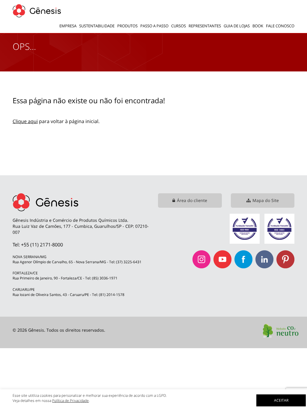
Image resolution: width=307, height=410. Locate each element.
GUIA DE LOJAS (237, 26)
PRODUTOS (127, 26)
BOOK (257, 26)
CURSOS (178, 26)
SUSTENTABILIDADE (97, 26)
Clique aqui (25, 121)
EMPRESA (67, 26)
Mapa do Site (265, 200)
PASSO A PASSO (154, 26)
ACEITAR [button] (281, 400)
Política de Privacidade (70, 400)
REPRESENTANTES (205, 26)
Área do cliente (192, 200)
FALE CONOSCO (280, 26)
